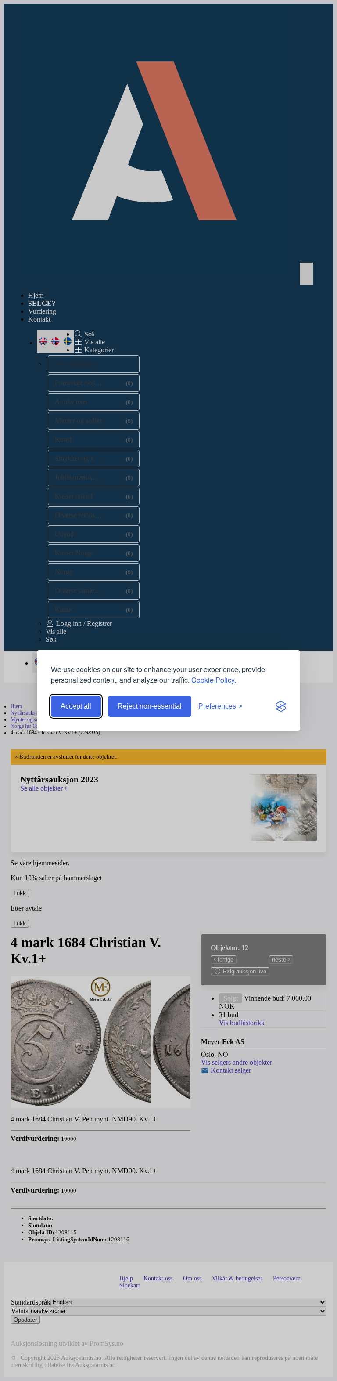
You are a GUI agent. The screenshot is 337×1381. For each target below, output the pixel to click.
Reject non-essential (150, 706)
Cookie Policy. (213, 680)
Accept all (76, 706)
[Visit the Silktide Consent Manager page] (281, 706)
